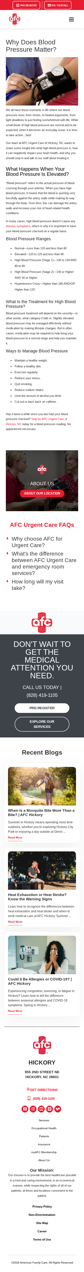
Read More (15, 837)
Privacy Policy (42, 1206)
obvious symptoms (18, 226)
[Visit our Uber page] (49, 1109)
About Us (44, 1160)
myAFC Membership (44, 1152)
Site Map (42, 1223)
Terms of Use (42, 1239)
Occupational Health (43, 1128)
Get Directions (44, 1090)
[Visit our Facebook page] (24, 1109)
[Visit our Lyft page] (57, 1109)
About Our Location (42, 493)
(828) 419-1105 (42, 695)
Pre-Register (28, 5)
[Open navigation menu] (71, 19)
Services (44, 1120)
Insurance (44, 1144)
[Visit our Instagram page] (33, 1109)
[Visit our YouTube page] (41, 1109)
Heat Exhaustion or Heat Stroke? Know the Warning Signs (37, 897)
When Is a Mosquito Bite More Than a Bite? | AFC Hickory (41, 812)
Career (42, 1231)
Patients (44, 1136)
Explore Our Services (42, 724)
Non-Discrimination (42, 1214)
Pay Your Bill (59, 5)
